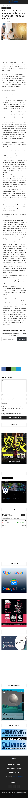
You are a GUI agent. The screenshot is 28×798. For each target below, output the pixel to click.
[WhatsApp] (13, 369)
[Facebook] (3, 369)
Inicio (2, 5)
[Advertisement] (14, 51)
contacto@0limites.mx (17, 776)
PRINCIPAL (9, 7)
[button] (2, 2)
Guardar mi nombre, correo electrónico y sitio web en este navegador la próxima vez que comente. (13, 408)
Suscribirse (22, 339)
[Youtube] (18, 786)
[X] (8, 369)
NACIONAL (7, 5)
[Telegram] (18, 369)
